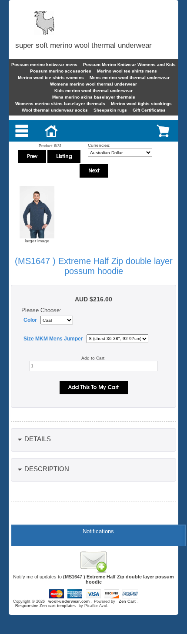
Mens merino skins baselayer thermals (93, 97)
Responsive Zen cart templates (45, 606)
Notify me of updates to (93, 579)
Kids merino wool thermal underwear (93, 90)
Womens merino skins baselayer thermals (60, 103)
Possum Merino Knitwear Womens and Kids (129, 64)
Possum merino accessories (60, 71)
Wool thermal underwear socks (55, 110)
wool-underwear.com (69, 601)
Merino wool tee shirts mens (127, 71)
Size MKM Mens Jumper (53, 339)
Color (30, 320)
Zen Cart (127, 601)
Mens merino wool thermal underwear (130, 77)
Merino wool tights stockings (141, 103)
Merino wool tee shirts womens (51, 77)
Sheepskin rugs (110, 110)
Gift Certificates (149, 110)
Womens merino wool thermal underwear (93, 84)
